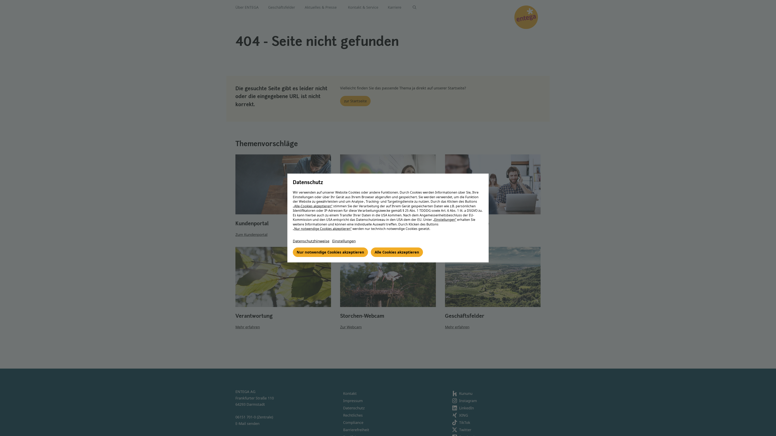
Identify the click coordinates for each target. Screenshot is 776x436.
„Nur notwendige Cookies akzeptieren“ (322, 228)
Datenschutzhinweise (311, 241)
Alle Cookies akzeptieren (397, 252)
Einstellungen (344, 241)
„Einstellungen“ (444, 219)
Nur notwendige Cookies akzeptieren (330, 252)
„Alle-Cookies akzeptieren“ (312, 206)
